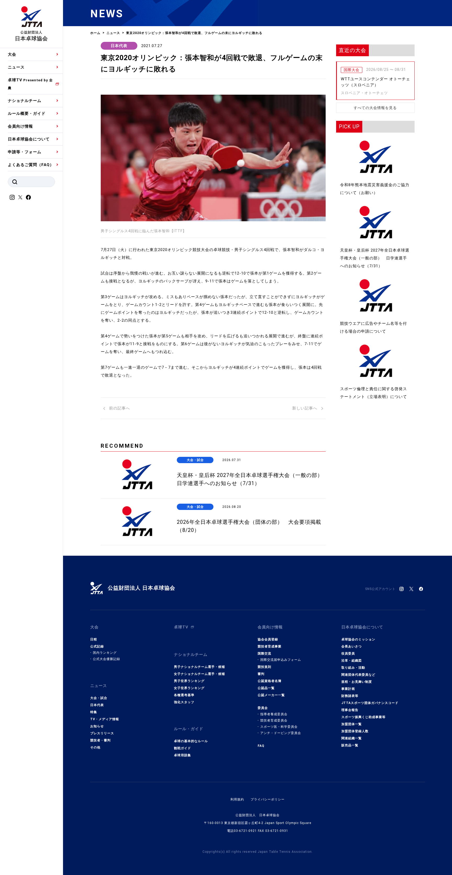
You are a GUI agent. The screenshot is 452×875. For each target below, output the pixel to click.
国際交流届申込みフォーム (280, 660)
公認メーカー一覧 (271, 695)
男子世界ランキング (189, 681)
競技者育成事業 (269, 646)
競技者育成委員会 (273, 720)
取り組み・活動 (353, 667)
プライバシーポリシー (268, 799)
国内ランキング (105, 653)
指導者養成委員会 (273, 714)
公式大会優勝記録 (106, 659)
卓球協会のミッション (358, 639)
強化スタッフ (184, 702)
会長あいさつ (351, 646)
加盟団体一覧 (351, 724)
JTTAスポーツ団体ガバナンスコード (369, 703)
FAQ (261, 746)
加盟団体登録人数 (355, 731)
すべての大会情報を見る (375, 108)
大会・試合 (98, 698)
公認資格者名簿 (269, 681)
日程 (93, 639)
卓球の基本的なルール (191, 741)
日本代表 (119, 45)
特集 (93, 712)
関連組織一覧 (351, 738)
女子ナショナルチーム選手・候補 (199, 674)
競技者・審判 (100, 740)
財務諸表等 (349, 696)
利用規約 (237, 799)
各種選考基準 (184, 695)
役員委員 (348, 653)
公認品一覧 (266, 688)
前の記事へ (119, 408)
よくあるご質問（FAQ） (31, 164)
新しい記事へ (305, 408)
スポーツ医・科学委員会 (279, 727)
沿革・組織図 (351, 660)
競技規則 (264, 667)
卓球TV (30, 84)
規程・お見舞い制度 (356, 682)
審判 (261, 674)
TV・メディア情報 (104, 719)
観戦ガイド (182, 748)
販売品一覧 (349, 745)
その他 (95, 747)
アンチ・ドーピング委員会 (280, 733)
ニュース (16, 67)
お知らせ (97, 726)
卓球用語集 (182, 755)
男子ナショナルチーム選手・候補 (199, 667)
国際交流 (264, 653)
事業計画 (348, 689)
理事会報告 (349, 710)
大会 (12, 54)
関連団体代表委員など (358, 675)
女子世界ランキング (189, 688)
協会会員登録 (268, 639)
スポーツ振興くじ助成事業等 (363, 717)
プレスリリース (102, 733)
